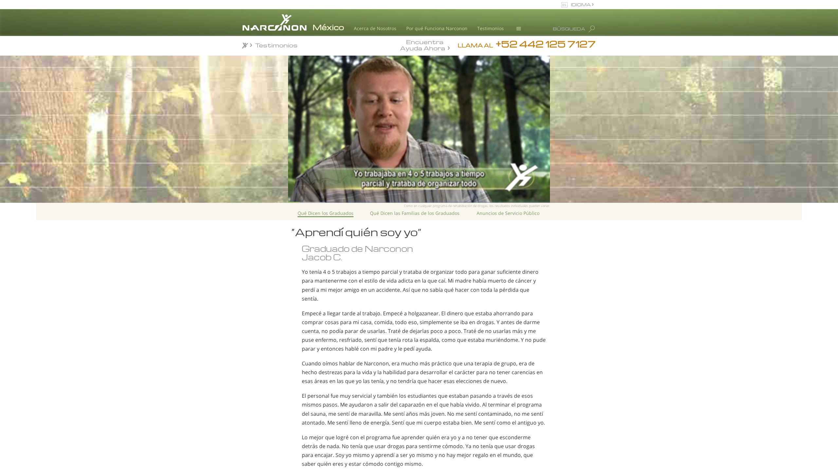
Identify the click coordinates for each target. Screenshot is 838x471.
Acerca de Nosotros (375, 28)
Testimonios (490, 28)
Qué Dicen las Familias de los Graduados (415, 213)
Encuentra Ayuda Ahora (422, 44)
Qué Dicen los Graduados (326, 213)
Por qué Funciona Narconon (436, 28)
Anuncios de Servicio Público (508, 213)
